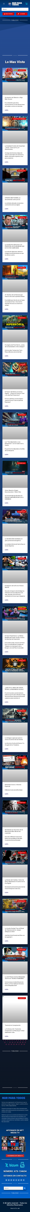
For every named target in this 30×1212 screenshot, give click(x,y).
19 (20, 1042)
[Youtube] (6, 1180)
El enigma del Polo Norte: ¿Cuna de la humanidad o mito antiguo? (15, 345)
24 (11, 1044)
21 (25, 1042)
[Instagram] (16, 1180)
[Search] (24, 1188)
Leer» (6, 110)
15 (10, 1042)
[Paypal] (24, 1180)
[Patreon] (21, 1180)
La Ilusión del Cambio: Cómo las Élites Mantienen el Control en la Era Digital (15, 881)
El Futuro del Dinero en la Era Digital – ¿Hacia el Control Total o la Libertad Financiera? (14, 393)
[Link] (19, 1180)
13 (5, 1042)
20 (22, 1042)
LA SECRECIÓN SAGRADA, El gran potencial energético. (13, 539)
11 (23, 1040)
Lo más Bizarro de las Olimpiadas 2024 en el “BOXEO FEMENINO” (15, 977)
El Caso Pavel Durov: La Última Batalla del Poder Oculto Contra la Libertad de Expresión (14, 637)
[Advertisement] (15, 38)
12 (25, 1040)
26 (16, 1044)
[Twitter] (14, 1180)
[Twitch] (11, 1180)
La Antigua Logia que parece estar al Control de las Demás (14, 738)
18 (17, 1042)
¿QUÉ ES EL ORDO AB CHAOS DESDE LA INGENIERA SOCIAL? (14, 688)
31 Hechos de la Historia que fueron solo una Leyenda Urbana (14, 295)
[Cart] (26, 4)
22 (6, 1044)
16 (12, 1042)
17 (15, 1042)
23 (9, 1044)
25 (14, 1044)
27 (19, 1044)
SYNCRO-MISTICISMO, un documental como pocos (12, 198)
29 (24, 1044)
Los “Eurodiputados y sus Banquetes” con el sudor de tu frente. (14, 443)
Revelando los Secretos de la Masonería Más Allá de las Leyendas (14, 831)
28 (21, 1044)
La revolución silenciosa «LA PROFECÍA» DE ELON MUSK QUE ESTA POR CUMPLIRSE (14, 246)
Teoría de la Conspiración (12, 1025)
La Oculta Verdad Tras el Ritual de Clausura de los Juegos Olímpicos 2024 (14, 930)
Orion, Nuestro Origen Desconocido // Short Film (13, 491)
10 (20, 1040)
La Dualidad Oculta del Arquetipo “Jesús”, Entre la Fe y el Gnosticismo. (15, 147)
